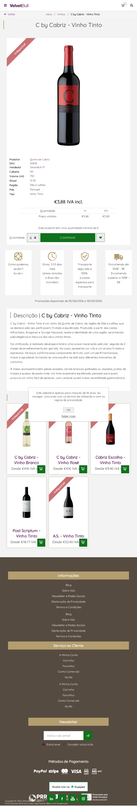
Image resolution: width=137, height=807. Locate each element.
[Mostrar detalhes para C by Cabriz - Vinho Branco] (26, 429)
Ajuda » (18, 273)
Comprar (67, 237)
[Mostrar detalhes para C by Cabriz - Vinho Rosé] (68, 429)
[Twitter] (51, 799)
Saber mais (69, 416)
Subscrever (53, 744)
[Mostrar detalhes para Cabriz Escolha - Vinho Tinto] (110, 429)
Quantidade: (17, 237)
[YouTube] (72, 799)
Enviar (87, 735)
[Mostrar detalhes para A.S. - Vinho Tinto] (68, 502)
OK (68, 410)
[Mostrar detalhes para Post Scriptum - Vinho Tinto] (26, 502)
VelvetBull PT (37, 167)
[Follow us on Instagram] (83, 799)
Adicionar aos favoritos (100, 237)
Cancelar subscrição (80, 744)
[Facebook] (62, 799)
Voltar (11, 14)
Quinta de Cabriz (40, 159)
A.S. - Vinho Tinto (68, 535)
